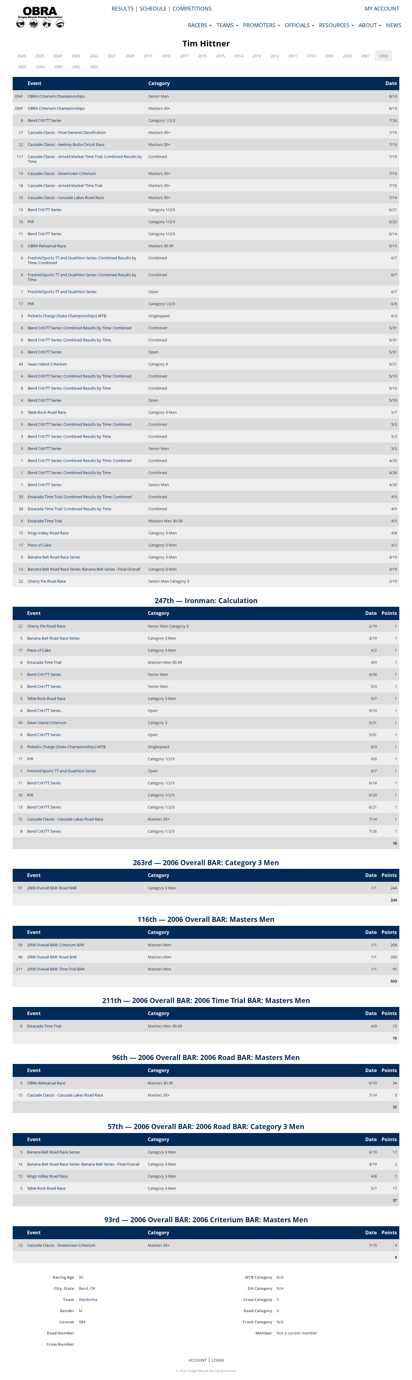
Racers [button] (198, 25)
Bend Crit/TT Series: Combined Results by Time (69, 340)
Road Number (60, 1332)
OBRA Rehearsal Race (47, 245)
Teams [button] (226, 25)
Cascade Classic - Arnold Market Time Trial (65, 185)
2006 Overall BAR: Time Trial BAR (55, 969)
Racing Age (63, 1277)
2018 (166, 56)
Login (218, 1360)
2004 (40, 66)
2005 (22, 66)
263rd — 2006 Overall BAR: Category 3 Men (206, 862)
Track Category (257, 1321)
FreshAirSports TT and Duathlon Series (62, 291)
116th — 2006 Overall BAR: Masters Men (206, 919)
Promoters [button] (260, 25)
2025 (39, 56)
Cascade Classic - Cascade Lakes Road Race (66, 197)
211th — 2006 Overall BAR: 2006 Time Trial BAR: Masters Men (206, 1000)
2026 (21, 56)
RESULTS (123, 8)
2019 (148, 56)
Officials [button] (298, 25)
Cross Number (60, 1344)
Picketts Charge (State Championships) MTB (67, 315)
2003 (58, 66)
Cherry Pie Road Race (47, 581)
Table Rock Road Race (47, 412)
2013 (256, 56)
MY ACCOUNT (382, 8)
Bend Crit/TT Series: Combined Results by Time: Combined (80, 328)
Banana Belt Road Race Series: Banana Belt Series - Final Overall (84, 569)
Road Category (258, 1310)
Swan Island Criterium (47, 364)
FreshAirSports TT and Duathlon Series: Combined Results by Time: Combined (82, 260)
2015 (220, 56)
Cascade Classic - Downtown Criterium (62, 173)
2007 (365, 56)
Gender (67, 1310)
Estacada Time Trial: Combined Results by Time (69, 508)
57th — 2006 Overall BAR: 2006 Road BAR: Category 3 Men (206, 1126)
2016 (202, 56)
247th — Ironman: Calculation (206, 600)
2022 (94, 56)
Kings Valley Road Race (48, 533)
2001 (94, 66)
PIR (31, 221)
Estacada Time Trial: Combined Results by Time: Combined (80, 496)
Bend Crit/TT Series (45, 120)
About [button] (368, 25)
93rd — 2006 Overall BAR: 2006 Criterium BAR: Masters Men (206, 1219)
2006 (383, 56)
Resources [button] (335, 25)
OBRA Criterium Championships (56, 96)
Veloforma (88, 1299)
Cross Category (257, 1299)
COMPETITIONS (192, 8)
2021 (112, 56)
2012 (275, 56)
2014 (238, 56)
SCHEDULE (153, 8)
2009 (329, 56)
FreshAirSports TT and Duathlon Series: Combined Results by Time (82, 277)
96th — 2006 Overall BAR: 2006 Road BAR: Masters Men (206, 1057)
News (393, 25)
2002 (76, 66)
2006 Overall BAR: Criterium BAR (55, 945)
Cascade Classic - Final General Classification (67, 132)
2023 (75, 56)
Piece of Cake (39, 545)
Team (68, 1299)
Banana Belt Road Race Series (54, 557)
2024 (57, 56)
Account (198, 1360)
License (66, 1321)
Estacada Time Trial (45, 521)
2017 (184, 56)
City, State (64, 1288)
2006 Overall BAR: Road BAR (52, 888)
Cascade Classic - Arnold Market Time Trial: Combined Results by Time (85, 159)
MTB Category (258, 1277)
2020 (130, 56)
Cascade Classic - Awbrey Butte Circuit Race (66, 144)
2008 (347, 56)
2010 (311, 56)
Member (263, 1332)
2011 (293, 56)
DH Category (260, 1288)
